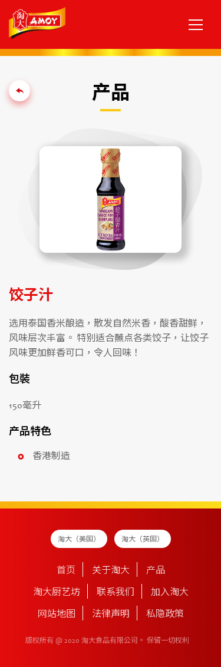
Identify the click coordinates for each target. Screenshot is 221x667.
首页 (66, 571)
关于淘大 (111, 571)
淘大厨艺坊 (56, 592)
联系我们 (115, 592)
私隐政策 (165, 614)
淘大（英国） (142, 539)
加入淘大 (170, 592)
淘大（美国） (79, 539)
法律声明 (111, 614)
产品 (155, 571)
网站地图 (56, 614)
